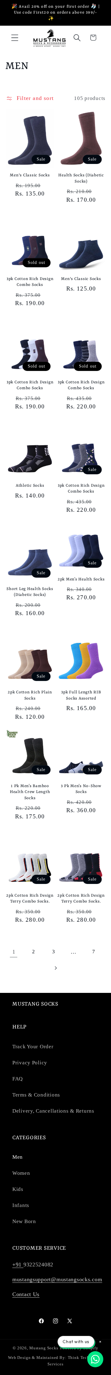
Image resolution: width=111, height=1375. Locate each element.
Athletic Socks (30, 485)
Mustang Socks (43, 1348)
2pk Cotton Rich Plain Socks (30, 695)
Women (21, 1173)
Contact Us (25, 1294)
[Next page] (55, 968)
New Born (24, 1221)
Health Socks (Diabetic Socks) (81, 178)
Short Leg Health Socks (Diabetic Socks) (29, 592)
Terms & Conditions (36, 1095)
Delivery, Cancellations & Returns (53, 1111)
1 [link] (13, 952)
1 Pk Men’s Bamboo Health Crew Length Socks (30, 792)
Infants (20, 1205)
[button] (15, 37)
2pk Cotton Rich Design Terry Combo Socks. (30, 898)
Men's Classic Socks (30, 175)
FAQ (17, 1079)
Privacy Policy (29, 1063)
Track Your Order (33, 1047)
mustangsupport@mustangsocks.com (57, 1279)
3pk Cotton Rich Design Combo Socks (30, 282)
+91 (17, 1264)
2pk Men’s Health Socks (81, 579)
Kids (17, 1189)
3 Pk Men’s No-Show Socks (81, 789)
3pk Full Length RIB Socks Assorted (81, 695)
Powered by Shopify (79, 1348)
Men (17, 1157)
